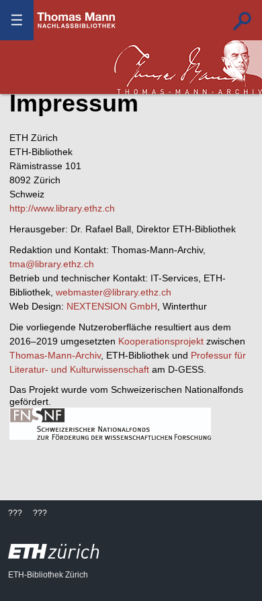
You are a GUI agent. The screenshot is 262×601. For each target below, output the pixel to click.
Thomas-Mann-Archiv (55, 355)
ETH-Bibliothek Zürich (48, 575)
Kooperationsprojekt (161, 341)
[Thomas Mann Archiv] (188, 67)
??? (76, 20)
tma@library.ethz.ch (51, 264)
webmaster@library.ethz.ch (113, 292)
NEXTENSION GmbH (112, 306)
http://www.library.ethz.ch (62, 208)
